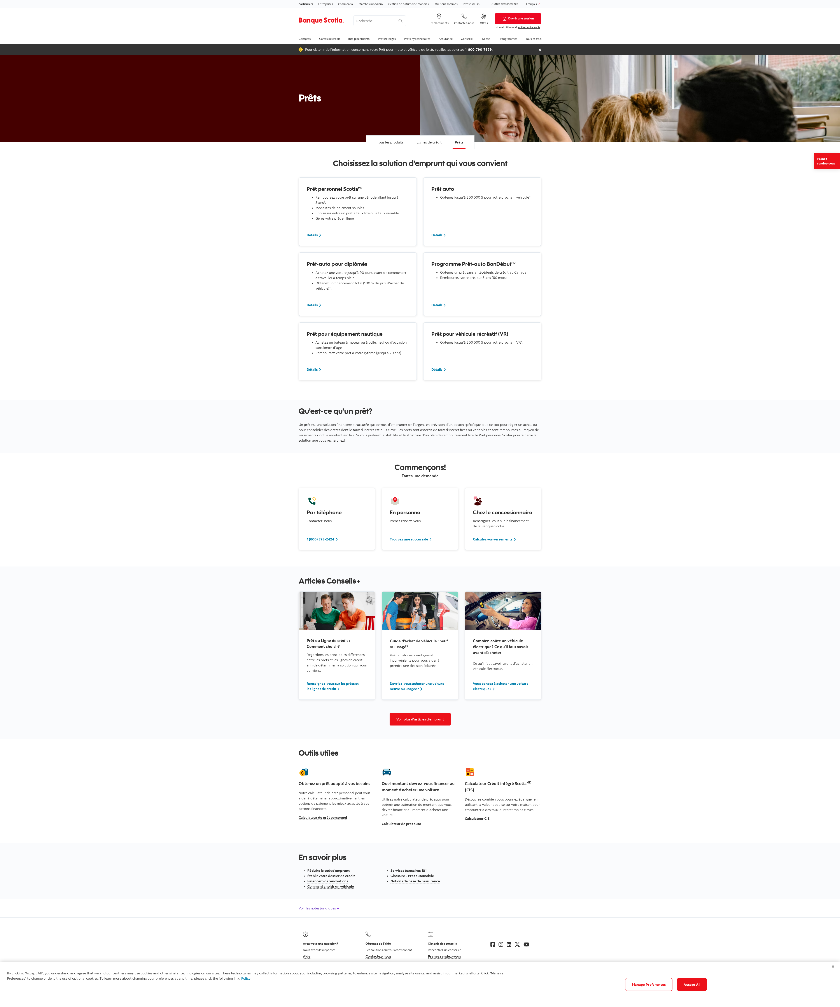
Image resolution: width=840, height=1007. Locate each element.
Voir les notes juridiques (318, 908)
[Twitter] (517, 944)
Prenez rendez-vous (826, 161)
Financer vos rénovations (327, 881)
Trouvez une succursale (411, 539)
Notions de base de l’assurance (415, 881)
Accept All (692, 984)
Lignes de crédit (429, 142)
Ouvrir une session (521, 18)
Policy (245, 978)
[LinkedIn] (509, 944)
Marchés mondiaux (371, 4)
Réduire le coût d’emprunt (328, 870)
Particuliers (306, 4)
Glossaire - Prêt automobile (412, 876)
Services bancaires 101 (408, 870)
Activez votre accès (529, 27)
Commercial (346, 4)
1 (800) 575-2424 (322, 539)
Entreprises (325, 4)
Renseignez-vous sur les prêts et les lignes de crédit (333, 686)
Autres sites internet (505, 3)
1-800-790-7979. (479, 49)
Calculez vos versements (494, 539)
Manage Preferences (649, 984)
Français (531, 4)
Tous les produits (390, 142)
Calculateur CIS (477, 818)
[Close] (833, 966)
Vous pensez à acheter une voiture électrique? (500, 686)
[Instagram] (501, 944)
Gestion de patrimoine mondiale (409, 4)
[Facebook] (492, 944)
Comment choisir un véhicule (330, 886)
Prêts (459, 142)
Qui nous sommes (446, 4)
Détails (314, 235)
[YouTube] (526, 944)
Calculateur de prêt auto (401, 824)
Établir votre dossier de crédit (331, 876)
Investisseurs (471, 4)
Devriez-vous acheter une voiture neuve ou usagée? (417, 686)
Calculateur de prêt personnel (323, 817)
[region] (420, 984)
